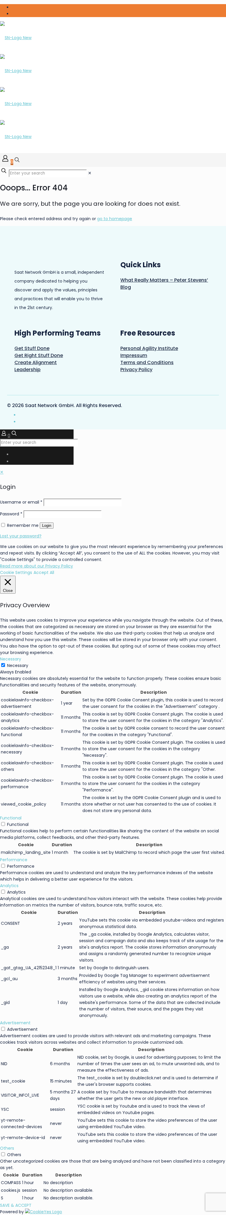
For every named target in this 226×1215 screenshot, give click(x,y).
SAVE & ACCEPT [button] (15, 1205)
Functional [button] (10, 818)
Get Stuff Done (31, 348)
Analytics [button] (9, 886)
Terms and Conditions (147, 362)
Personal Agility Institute (149, 348)
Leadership (27, 369)
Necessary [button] (10, 659)
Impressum (133, 355)
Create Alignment (35, 362)
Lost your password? (20, 536)
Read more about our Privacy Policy (36, 566)
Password (11, 514)
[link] (90, 173)
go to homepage (114, 219)
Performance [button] (13, 860)
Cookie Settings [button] (16, 572)
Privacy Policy (136, 369)
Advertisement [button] (15, 1023)
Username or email (21, 502)
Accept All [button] (44, 572)
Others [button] (7, 1148)
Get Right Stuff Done (38, 355)
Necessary (17, 665)
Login (46, 525)
